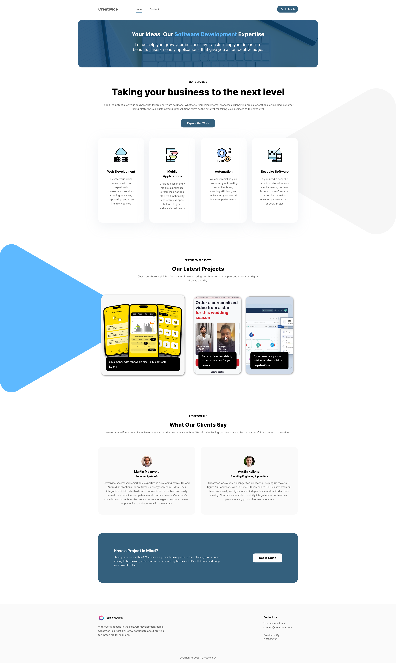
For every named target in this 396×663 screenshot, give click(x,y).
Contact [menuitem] (154, 9)
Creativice (108, 9)
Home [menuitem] (139, 9)
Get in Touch (287, 9)
